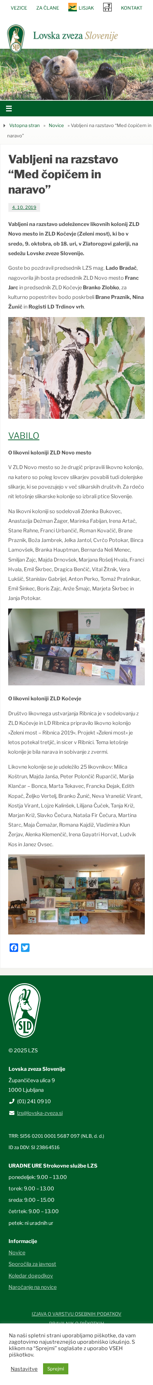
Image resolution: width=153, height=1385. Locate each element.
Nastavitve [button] (24, 1369)
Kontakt (131, 8)
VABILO (23, 435)
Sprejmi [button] (55, 1368)
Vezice (19, 8)
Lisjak (86, 8)
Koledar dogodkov (31, 1276)
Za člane (47, 8)
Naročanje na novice (33, 1287)
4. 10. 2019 (24, 207)
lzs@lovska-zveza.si (40, 1113)
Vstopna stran (24, 125)
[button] (55, 91)
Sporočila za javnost (32, 1264)
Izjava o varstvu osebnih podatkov (76, 1314)
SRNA (107, 7)
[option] (76, 74)
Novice (56, 125)
